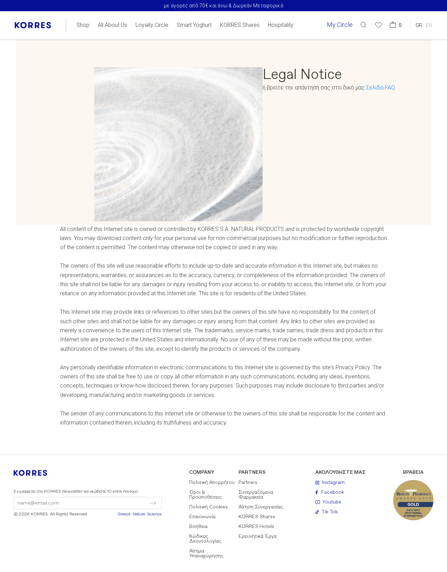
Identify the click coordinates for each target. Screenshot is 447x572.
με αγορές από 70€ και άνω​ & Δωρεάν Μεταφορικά (223, 5)
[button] (363, 25)
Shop (82, 25)
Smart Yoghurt (194, 25)
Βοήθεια (198, 526)
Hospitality (280, 25)
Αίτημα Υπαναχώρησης (206, 553)
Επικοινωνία (202, 516)
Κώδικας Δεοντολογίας (205, 539)
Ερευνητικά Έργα (258, 536)
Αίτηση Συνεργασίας (261, 507)
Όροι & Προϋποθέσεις (205, 495)
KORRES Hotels (256, 526)
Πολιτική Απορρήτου (212, 482)
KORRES (35, 473)
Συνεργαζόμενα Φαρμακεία (256, 495)
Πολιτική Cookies (208, 507)
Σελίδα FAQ (380, 87)
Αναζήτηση (375, 53)
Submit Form (123, 503)
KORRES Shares (239, 25)
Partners (248, 482)
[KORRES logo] (33, 25)
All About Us (112, 25)
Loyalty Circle (151, 25)
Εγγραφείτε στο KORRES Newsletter (76, 492)
